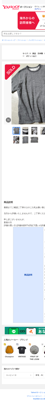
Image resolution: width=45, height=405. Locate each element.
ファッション (21, 40)
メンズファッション (35, 40)
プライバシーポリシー (34, 396)
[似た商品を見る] (8, 119)
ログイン (38, 9)
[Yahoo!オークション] (17, 6)
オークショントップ (8, 40)
